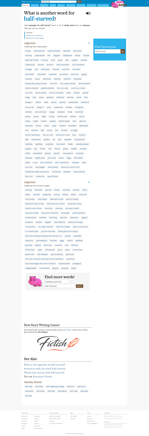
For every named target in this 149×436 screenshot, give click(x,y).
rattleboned (67, 55)
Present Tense (38, 428)
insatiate (53, 241)
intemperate (50, 250)
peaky (65, 149)
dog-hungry (42, 199)
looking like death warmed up (37, 172)
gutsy (67, 250)
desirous (74, 245)
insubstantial (79, 140)
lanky (68, 93)
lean (67, 60)
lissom (42, 149)
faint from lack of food (56, 204)
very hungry (30, 199)
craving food (30, 227)
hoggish (48, 222)
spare (41, 97)
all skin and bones (32, 135)
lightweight (83, 126)
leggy (69, 158)
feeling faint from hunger (68, 231)
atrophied (77, 79)
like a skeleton (46, 163)
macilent (28, 79)
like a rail (29, 176)
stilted (27, 153)
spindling (28, 144)
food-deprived (59, 222)
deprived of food (31, 60)
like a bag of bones (68, 84)
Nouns (23, 426)
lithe (86, 97)
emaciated (77, 51)
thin (48, 55)
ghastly (48, 153)
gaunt (60, 60)
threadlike (72, 126)
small (54, 126)
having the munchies (49, 213)
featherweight (64, 121)
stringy (51, 116)
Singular (36, 423)
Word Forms (91, 5)
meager (28, 102)
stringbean (79, 107)
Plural (36, 421)
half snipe (74, 391)
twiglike (53, 121)
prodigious (77, 264)
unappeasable (30, 268)
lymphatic (80, 153)
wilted (27, 163)
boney (49, 130)
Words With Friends (55, 418)
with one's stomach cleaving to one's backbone (44, 259)
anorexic (50, 65)
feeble (70, 144)
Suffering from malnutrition (34, 35)
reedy (70, 112)
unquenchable (64, 264)
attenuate (29, 126)
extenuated (37, 153)
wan (26, 130)
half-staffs (40, 391)
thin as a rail (48, 135)
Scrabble (51, 421)
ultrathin (64, 130)
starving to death (72, 208)
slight (44, 116)
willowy (73, 116)
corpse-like (40, 176)
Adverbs (36, 418)
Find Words (81, 5)
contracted (56, 172)
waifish (44, 121)
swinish (39, 222)
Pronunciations (103, 5)
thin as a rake (62, 88)
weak (46, 102)
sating (73, 268)
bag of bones (53, 176)
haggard (56, 55)
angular (75, 60)
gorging (55, 268)
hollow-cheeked (31, 88)
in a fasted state (31, 231)
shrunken (76, 69)
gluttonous (74, 218)
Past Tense (37, 426)
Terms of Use (90, 421)
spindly (85, 93)
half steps (39, 386)
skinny (77, 55)
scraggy (28, 69)
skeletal (84, 60)
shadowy (75, 163)
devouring (48, 245)
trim (49, 149)
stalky (27, 121)
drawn (37, 79)
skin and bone (40, 112)
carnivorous (77, 250)
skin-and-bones (63, 65)
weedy (36, 116)
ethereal (34, 130)
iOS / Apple (73, 416)
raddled (74, 149)
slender (77, 93)
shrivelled (29, 74)
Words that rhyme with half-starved (44, 372)
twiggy (52, 112)
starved (41, 65)
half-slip (28, 396)
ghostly (57, 153)
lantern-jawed (40, 93)
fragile (35, 121)
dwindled (66, 172)
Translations (71, 5)
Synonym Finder (42, 376)
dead (84, 163)
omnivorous (30, 250)
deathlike (39, 144)
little (27, 140)
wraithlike (49, 144)
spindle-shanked (47, 88)
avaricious (70, 259)
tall (54, 140)
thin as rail (29, 107)
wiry (59, 140)
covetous (58, 245)
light (42, 130)
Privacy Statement (92, 423)
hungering (47, 195)
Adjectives (37, 416)
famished (52, 74)
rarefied (62, 126)
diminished (78, 158)
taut (35, 149)
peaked (62, 102)
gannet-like (29, 254)
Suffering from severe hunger (35, 38)
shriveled (41, 74)
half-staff (51, 391)
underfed (66, 51)
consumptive (68, 153)
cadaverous (30, 65)
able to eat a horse (80, 227)
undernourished (54, 51)
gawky (27, 116)
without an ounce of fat (70, 167)
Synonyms (25, 5)
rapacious (29, 241)
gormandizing (41, 241)
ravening (58, 208)
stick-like (53, 84)
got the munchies (48, 231)
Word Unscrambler (54, 416)
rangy (27, 97)
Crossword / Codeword (55, 423)
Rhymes (53, 5)
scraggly (74, 130)
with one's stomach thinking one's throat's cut (43, 236)
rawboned (60, 97)
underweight (40, 55)
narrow (81, 116)
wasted (86, 55)
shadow (69, 107)
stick (74, 121)
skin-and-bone (84, 84)
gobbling (79, 241)
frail (56, 130)
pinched (70, 97)
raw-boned (63, 74)
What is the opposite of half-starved (44, 364)
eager (40, 250)
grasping (64, 268)
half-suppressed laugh (55, 386)
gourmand (70, 254)
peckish (76, 190)
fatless (38, 102)
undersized (58, 107)
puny (49, 107)
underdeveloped (82, 144)
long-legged (40, 167)
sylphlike (67, 140)
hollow (73, 195)
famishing (53, 218)
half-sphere (62, 391)
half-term (70, 386)
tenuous (82, 135)
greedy (68, 236)
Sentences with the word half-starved (44, 368)
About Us (89, 418)
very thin (28, 93)
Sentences (61, 5)
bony (53, 60)
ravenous (66, 190)
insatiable (77, 236)
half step (28, 386)
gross (60, 250)
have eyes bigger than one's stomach (40, 264)
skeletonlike (73, 102)
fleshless (67, 79)
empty (27, 195)
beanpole (61, 112)
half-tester (29, 391)
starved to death (31, 213)
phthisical (85, 102)
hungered (29, 222)
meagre (40, 107)
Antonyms (34, 5)
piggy (62, 241)
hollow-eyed (62, 116)
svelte (78, 97)
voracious (48, 208)
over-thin (28, 167)
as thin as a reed (62, 135)
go (123, 51)
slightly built (40, 158)
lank (36, 69)
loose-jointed (53, 167)
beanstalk (79, 112)
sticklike (83, 149)
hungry (28, 51)
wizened (55, 69)
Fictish (68, 330)
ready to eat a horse (33, 208)
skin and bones (78, 65)
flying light (65, 213)
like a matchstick (62, 163)
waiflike (47, 140)
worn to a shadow (56, 93)
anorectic (66, 69)
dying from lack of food (34, 204)
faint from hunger (63, 227)
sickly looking (79, 172)
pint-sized (52, 158)
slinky (46, 126)
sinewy (57, 149)
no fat (35, 163)
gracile (54, 102)
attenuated (45, 69)
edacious (63, 218)
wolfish (70, 241)
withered (57, 79)
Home (89, 416)
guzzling (28, 245)
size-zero (74, 74)
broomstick (36, 140)
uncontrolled (44, 268)
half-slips (84, 391)
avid (66, 245)
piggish (84, 218)
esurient (36, 195)
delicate (82, 121)
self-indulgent (42, 254)
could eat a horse (75, 204)
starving (28, 55)
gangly (84, 74)
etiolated (28, 158)
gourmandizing (57, 254)
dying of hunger (72, 199)
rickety (38, 126)
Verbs (23, 428)
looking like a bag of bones (36, 84)
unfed (84, 190)
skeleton (28, 112)
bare (74, 135)
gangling (50, 97)
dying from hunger (75, 222)
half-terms (81, 386)
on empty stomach (45, 227)
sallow (61, 158)
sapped (28, 149)
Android (72, 418)
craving (57, 195)
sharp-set (83, 195)
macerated (60, 144)
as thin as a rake (78, 88)
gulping (38, 245)
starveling (47, 79)
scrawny (44, 60)
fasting (65, 195)
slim (34, 97)
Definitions (44, 5)
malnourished (39, 51)
